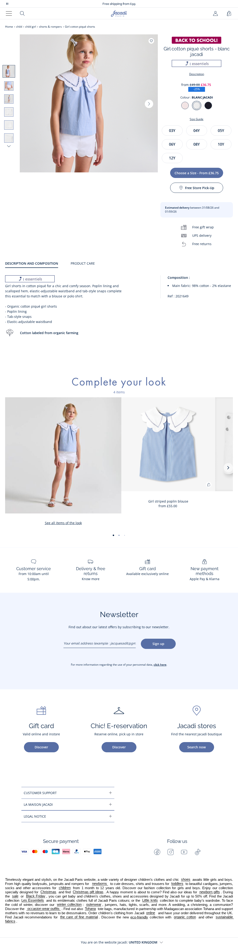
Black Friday (35, 896)
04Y (196, 130)
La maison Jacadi (38, 804)
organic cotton (185, 917)
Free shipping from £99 (119, 4)
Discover (41, 747)
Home (9, 27)
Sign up (158, 643)
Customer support (40, 793)
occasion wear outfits (43, 909)
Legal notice (35, 816)
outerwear (93, 905)
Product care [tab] (83, 263)
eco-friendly (139, 917)
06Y (172, 144)
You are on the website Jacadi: (119, 942)
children (65, 888)
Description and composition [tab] (31, 263)
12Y (172, 158)
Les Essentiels (32, 900)
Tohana (90, 909)
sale (15, 896)
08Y (196, 144)
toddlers (177, 884)
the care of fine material (79, 917)
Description (196, 74)
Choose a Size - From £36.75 (197, 173)
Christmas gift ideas (88, 892)
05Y (221, 130)
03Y (172, 130)
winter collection (69, 905)
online (150, 913)
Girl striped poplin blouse (168, 501)
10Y (221, 144)
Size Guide (196, 119)
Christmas (48, 892)
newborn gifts (209, 892)
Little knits (150, 900)
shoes (185, 879)
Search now (196, 747)
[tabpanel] (119, 310)
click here (160, 665)
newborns (100, 884)
